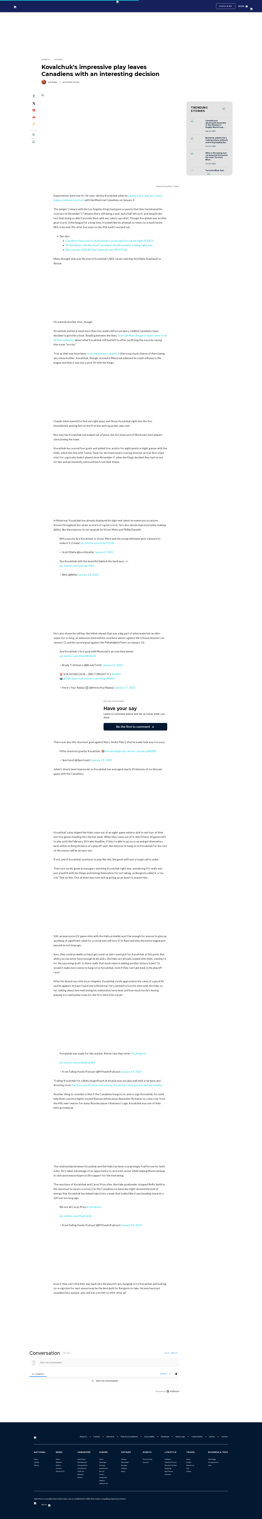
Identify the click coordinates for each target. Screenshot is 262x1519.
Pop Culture (169, 1471)
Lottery (36, 1462)
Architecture (81, 1468)
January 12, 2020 (112, 665)
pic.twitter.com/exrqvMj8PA (139, 751)
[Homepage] (40, 1436)
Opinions (80, 1474)
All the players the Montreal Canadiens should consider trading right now (109, 245)
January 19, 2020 (101, 760)
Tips (187, 1468)
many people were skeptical (103, 353)
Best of (101, 1471)
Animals (59, 1468)
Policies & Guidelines (129, 1436)
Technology (212, 1459)
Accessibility (149, 1436)
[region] (104, 1372)
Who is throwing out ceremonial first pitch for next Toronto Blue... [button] (216, 156)
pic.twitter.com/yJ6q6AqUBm (77, 1062)
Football (124, 1468)
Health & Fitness (170, 1462)
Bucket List (190, 1465)
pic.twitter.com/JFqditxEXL (76, 1216)
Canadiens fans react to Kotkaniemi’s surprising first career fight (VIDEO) (110, 240)
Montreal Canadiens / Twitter (167, 186)
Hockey (123, 1459)
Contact (97, 1436)
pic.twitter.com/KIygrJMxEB (97, 678)
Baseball (124, 1465)
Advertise (110, 1436)
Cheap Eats (103, 1477)
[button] (197, 124)
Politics (36, 1465)
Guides (188, 1462)
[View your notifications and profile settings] (176, 1374)
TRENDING (199, 109)
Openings (102, 1462)
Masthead (165, 1436)
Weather (59, 1462)
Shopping (168, 1468)
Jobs (209, 1465)
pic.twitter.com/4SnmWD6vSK (78, 656)
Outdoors (168, 1459)
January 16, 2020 (88, 574)
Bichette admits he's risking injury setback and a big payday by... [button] (216, 140)
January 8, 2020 (103, 552)
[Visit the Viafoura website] (172, 1391)
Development (82, 1462)
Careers (224, 1436)
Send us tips (180, 1436)
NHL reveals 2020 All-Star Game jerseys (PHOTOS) (96, 249)
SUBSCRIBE (225, 6)
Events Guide (147, 1459)
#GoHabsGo (138, 1053)
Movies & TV (60, 1471)
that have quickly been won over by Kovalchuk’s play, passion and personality (116, 1085)
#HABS (116, 674)
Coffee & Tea (103, 1483)
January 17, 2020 (125, 687)
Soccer (123, 1471)
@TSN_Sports (71, 678)
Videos (188, 1471)
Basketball (125, 1462)
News (36, 1459)
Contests (168, 1474)
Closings (102, 1465)
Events (101, 1474)
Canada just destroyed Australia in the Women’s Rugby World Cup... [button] (215, 124)
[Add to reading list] (33, 141)
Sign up (174, 1353)
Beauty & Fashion (171, 1465)
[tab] (37, 1374)
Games (212, 1436)
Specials (102, 1480)
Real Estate (81, 1459)
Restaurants (103, 1468)
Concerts (146, 1462)
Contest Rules (197, 1436)
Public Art (80, 1471)
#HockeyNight (113, 751)
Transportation (82, 1465)
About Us (83, 1436)
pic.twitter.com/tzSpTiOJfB (97, 543)
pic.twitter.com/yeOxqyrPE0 (77, 565)
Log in (166, 1353)
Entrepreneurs (213, 1462)
